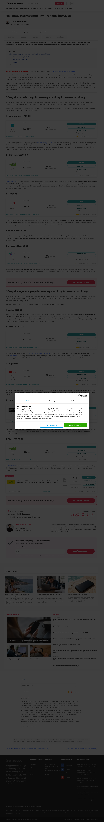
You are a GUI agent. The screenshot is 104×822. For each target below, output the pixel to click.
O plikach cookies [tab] (76, 401)
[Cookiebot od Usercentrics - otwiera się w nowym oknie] (80, 395)
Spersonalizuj (51, 425)
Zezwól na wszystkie (75, 425)
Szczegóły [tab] (52, 401)
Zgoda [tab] (27, 401)
